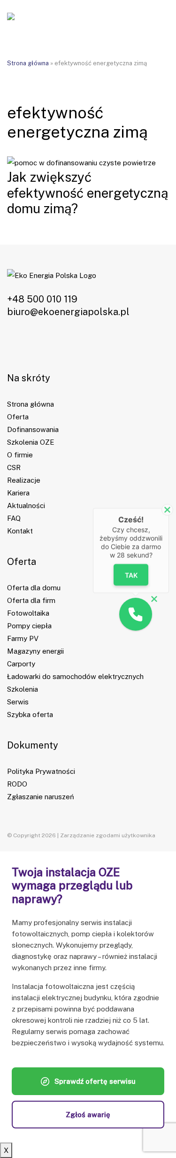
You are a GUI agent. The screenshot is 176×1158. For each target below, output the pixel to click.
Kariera (18, 493)
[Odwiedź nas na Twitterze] (51, 343)
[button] (135, 614)
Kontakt (20, 531)
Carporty (21, 664)
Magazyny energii (35, 651)
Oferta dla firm (31, 600)
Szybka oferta (30, 714)
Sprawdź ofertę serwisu (95, 1081)
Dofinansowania (33, 429)
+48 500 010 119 (42, 299)
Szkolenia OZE (30, 442)
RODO (17, 784)
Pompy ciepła (29, 626)
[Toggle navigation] (157, 19)
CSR (14, 467)
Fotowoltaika (28, 613)
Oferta (18, 417)
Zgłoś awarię (88, 1115)
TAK (130, 575)
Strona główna (28, 63)
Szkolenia (22, 689)
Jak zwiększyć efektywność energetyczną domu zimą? (87, 192)
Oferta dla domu (34, 588)
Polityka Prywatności (41, 771)
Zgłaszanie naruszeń (40, 797)
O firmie (20, 455)
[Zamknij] (167, 510)
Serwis (18, 702)
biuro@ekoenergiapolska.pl (68, 311)
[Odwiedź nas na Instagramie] (33, 343)
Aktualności (26, 506)
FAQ (14, 518)
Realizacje (23, 480)
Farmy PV (22, 638)
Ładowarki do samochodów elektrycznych (75, 676)
